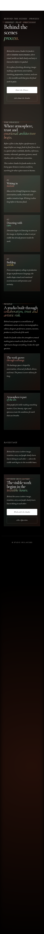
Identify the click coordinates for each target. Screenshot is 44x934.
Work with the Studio (22, 512)
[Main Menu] (21, 6)
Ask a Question (22, 520)
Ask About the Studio (22, 98)
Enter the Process (22, 90)
